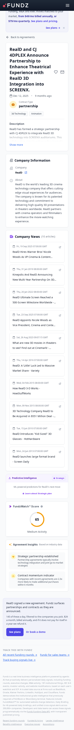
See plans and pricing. (44, 21)
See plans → (53, 27)
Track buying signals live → (19, 660)
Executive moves (32, 724)
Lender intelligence (55, 720)
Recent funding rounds (14, 720)
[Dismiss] (64, 28)
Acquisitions (48, 724)
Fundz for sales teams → (55, 655)
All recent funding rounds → (20, 655)
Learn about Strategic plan (38, 493)
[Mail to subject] (62, 72)
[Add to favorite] (56, 72)
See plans (15, 632)
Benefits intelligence (12, 724)
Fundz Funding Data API (38, 711)
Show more (16, 144)
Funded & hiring (35, 720)
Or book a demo (35, 632)
